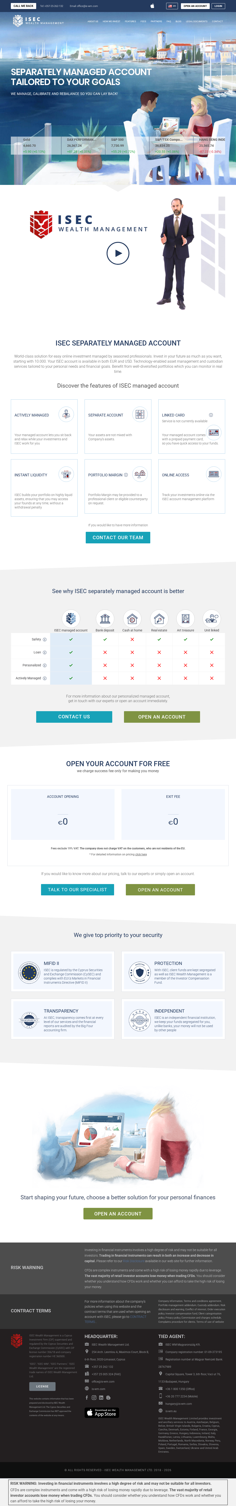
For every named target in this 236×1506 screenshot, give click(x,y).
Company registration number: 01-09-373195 (193, 1352)
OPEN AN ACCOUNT (195, 6)
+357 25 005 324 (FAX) (106, 1374)
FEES (143, 21)
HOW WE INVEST (111, 21)
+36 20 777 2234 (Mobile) (181, 1396)
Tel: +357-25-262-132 (51, 6)
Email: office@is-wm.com (84, 6)
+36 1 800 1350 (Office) (180, 1389)
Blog (178, 21)
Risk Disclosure (134, 1261)
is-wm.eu (171, 1411)
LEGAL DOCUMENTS (196, 21)
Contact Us (74, 716)
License (42, 1386)
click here (141, 854)
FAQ (169, 21)
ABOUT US (93, 21)
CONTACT (217, 21)
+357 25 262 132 (102, 1366)
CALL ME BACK (23, 6)
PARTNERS (156, 21)
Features (130, 21)
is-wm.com (98, 1389)
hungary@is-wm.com (178, 1403)
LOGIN (218, 6)
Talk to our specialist (77, 889)
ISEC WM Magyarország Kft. (183, 1344)
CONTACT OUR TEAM (118, 537)
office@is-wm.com (103, 1381)
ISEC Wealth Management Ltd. (110, 1344)
